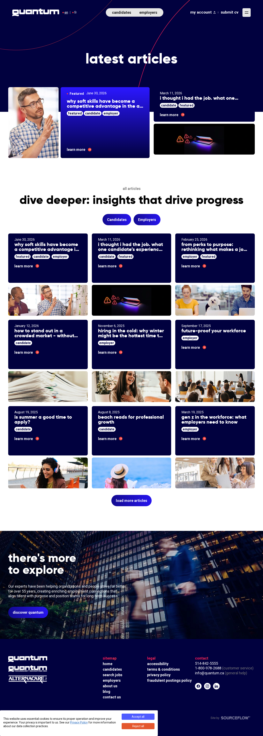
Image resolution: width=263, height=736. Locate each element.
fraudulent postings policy (169, 680)
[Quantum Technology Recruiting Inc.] (39, 668)
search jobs (112, 675)
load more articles (131, 500)
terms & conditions (163, 669)
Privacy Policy (79, 722)
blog (106, 691)
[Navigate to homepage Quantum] (35, 12)
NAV (246, 12)
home (107, 664)
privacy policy (159, 675)
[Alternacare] (39, 679)
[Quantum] (39, 658)
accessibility (157, 664)
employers (148, 12)
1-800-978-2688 (208, 668)
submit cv (229, 12)
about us (110, 686)
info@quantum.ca (209, 673)
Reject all (138, 726)
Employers (147, 219)
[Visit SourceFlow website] (236, 718)
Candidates (117, 219)
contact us (112, 697)
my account (201, 12)
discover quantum (28, 612)
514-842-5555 (207, 663)
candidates (121, 12)
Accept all (138, 716)
